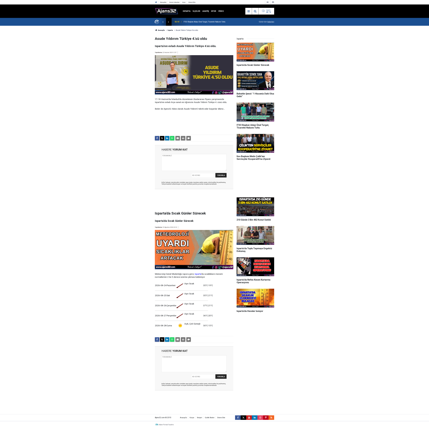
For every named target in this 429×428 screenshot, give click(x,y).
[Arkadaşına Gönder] (177, 138)
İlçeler (196, 11)
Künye (192, 418)
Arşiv (184, 2)
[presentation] (163, 21)
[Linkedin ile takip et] (254, 417)
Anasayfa (161, 30)
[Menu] (249, 11)
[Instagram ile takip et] (260, 417)
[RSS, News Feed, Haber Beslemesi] (271, 417)
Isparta (186, 11)
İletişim (199, 418)
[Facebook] (157, 138)
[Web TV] (267, 2)
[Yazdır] (183, 138)
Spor (213, 11)
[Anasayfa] (156, 2)
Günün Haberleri (174, 2)
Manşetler (163, 2)
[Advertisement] (144, 59)
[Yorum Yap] (188, 138)
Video (221, 11)
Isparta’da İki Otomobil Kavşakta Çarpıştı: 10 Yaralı (202, 22)
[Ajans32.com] (166, 11)
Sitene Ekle (191, 2)
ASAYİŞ (205, 11)
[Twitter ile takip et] (243, 417)
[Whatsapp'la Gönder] (172, 138)
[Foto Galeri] (273, 2)
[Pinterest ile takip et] (266, 417)
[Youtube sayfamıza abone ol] (249, 417)
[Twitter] (162, 138)
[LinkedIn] (167, 138)
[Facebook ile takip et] (238, 417)
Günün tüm (266, 22)
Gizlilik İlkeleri (209, 418)
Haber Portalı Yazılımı (166, 425)
